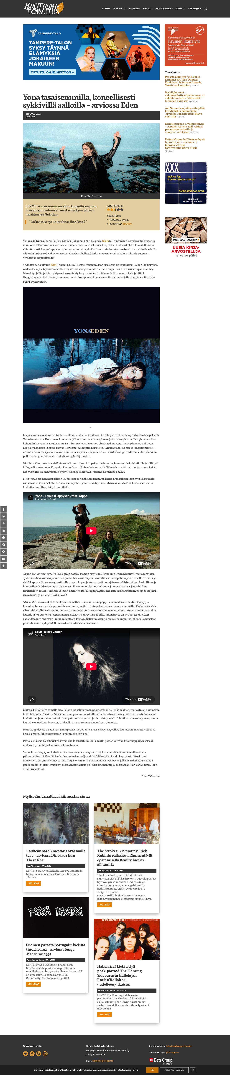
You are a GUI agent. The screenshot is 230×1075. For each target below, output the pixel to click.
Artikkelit (118, 9)
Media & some (163, 9)
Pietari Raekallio (105, 871)
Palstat (146, 9)
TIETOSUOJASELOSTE (102, 1061)
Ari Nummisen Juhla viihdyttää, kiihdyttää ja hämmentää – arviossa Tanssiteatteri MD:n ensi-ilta (185, 112)
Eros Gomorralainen (35, 960)
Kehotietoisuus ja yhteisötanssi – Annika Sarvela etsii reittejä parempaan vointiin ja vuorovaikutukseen (184, 128)
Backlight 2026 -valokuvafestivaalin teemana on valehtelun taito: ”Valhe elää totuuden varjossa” (185, 97)
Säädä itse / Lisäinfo (174, 1070)
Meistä (179, 9)
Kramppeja (194, 9)
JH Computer (172, 1052)
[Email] (3, 558)
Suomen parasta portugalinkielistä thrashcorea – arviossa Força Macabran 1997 (55, 950)
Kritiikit (133, 9)
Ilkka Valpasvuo (33, 114)
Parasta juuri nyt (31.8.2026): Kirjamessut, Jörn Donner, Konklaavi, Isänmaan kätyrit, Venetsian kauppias (183, 81)
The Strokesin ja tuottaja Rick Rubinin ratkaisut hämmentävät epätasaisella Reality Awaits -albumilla (124, 858)
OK (152, 1070)
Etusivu (105, 9)
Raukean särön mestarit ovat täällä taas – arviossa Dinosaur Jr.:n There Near (55, 856)
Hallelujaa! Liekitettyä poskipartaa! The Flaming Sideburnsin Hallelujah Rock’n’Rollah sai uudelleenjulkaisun (119, 975)
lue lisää (33, 883)
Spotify (127, 224)
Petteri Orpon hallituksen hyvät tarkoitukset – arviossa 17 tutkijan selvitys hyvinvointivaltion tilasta (185, 144)
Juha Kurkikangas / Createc (179, 1046)
